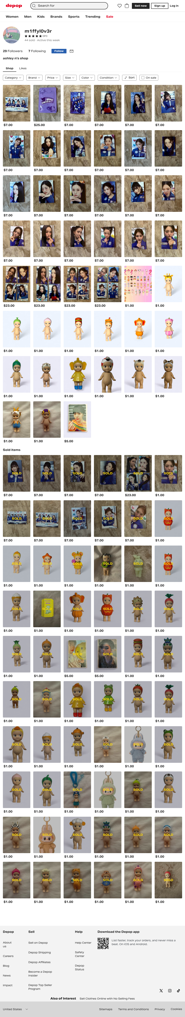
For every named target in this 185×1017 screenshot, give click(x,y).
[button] (36, 36)
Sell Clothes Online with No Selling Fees (107, 998)
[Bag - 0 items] (126, 5)
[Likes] (119, 5)
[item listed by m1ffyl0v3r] (16, 103)
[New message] (71, 51)
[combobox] (69, 5)
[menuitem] (12, 17)
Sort (132, 77)
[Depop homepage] (14, 6)
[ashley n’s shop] (11, 35)
